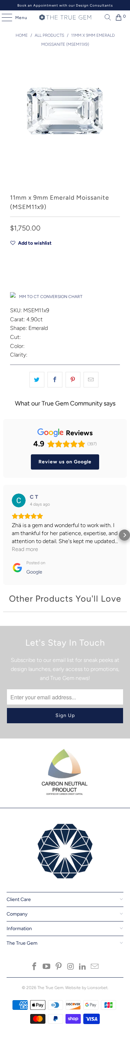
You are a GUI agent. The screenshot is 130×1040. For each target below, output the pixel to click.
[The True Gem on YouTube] (47, 967)
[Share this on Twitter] (36, 380)
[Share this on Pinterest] (73, 380)
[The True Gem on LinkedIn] (83, 967)
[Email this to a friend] (91, 380)
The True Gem (50, 987)
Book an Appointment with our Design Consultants (65, 5)
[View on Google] (19, 500)
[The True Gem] (65, 17)
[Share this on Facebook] (54, 380)
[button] (5, 535)
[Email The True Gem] (94, 967)
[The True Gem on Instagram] (71, 967)
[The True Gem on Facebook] (34, 967)
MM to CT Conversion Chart (51, 296)
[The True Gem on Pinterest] (58, 967)
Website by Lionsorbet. (86, 987)
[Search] (106, 17)
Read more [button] (25, 549)
